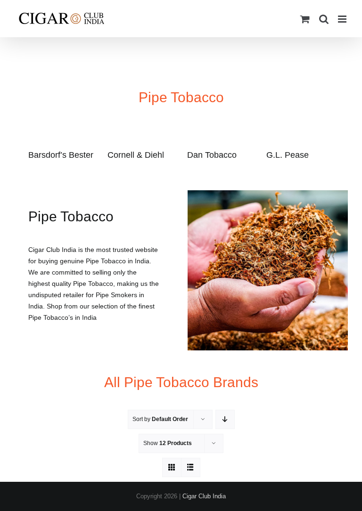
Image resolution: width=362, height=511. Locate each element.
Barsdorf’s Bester (60, 155)
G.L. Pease (287, 155)
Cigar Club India (204, 496)
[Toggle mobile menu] (343, 19)
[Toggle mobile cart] (305, 19)
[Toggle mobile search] (324, 19)
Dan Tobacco (212, 155)
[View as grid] (172, 467)
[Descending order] (225, 419)
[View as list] (190, 467)
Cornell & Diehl (135, 155)
